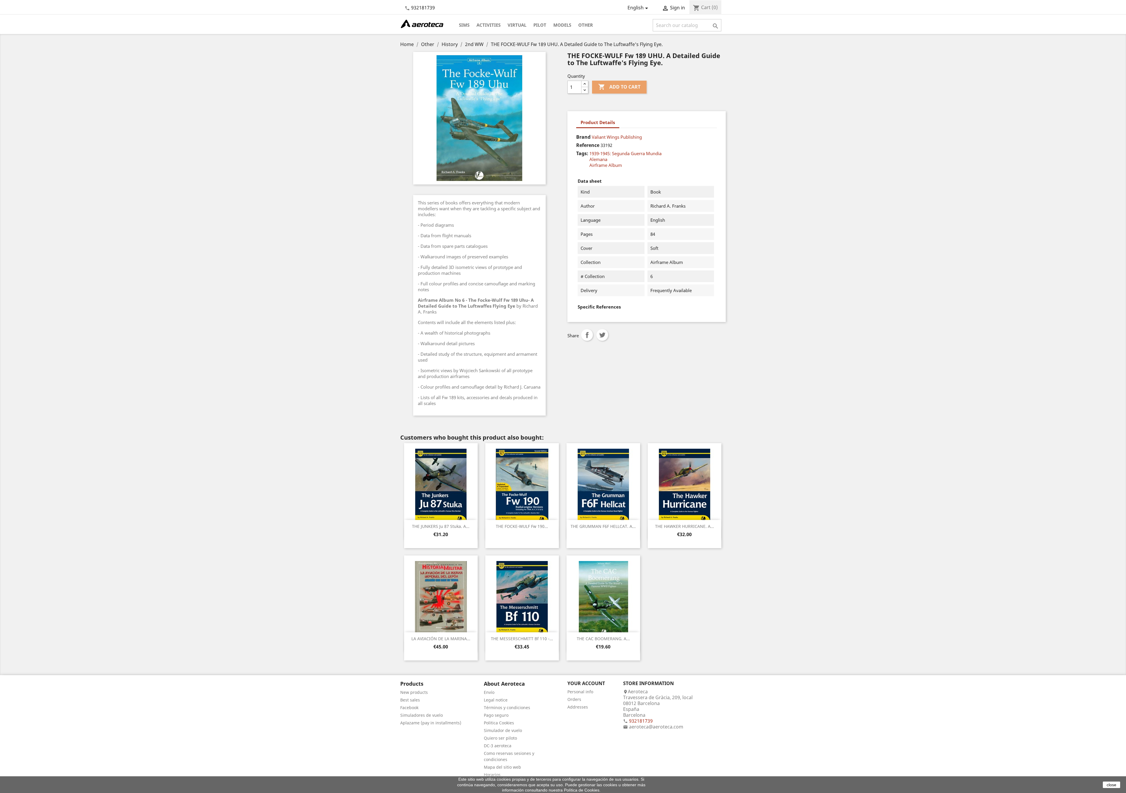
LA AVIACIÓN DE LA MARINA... (440, 638)
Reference (587, 145)
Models (562, 25)
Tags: (582, 153)
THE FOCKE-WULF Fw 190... (522, 526)
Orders (574, 699)
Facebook (409, 707)
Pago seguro (496, 715)
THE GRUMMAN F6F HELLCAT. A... (603, 526)
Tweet (602, 335)
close (1111, 784)
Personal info (580, 691)
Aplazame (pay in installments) (430, 723)
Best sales (410, 700)
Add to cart (619, 86)
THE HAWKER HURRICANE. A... (684, 526)
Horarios (492, 774)
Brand (583, 137)
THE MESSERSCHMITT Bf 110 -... (522, 638)
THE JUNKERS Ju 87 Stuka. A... (440, 526)
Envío (489, 692)
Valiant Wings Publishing (617, 137)
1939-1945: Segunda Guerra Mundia (625, 153)
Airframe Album (605, 165)
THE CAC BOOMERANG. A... (603, 638)
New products (414, 692)
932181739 (423, 7)
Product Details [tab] (598, 122)
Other (585, 25)
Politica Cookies (499, 723)
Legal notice (496, 700)
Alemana (598, 159)
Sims (464, 25)
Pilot (539, 25)
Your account (586, 683)
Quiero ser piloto (500, 738)
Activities (488, 25)
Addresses (577, 707)
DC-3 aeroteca (497, 745)
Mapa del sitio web (502, 767)
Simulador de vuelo (503, 730)
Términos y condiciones (507, 707)
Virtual (517, 25)
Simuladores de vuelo (421, 715)
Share (587, 335)
